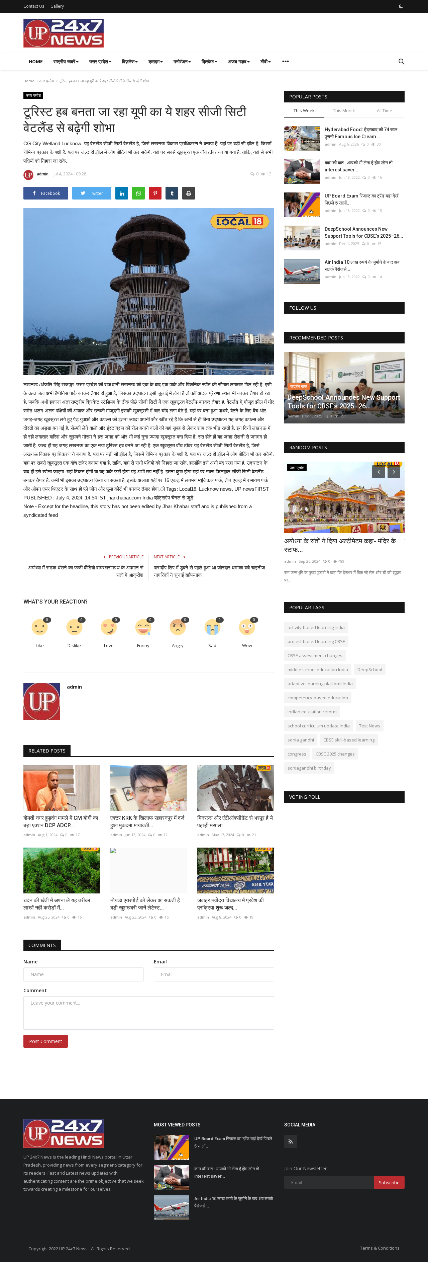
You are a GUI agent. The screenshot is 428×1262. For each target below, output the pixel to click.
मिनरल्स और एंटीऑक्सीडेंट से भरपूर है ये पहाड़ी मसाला (235, 822)
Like (40, 645)
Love (109, 645)
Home (36, 61)
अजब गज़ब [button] (237, 61)
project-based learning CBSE (316, 641)
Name (30, 961)
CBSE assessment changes (315, 655)
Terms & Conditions (380, 1248)
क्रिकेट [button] (208, 61)
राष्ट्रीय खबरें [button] (64, 61)
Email (160, 961)
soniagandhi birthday (309, 768)
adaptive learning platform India (320, 684)
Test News (369, 726)
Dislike (74, 645)
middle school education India (318, 669)
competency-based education (318, 698)
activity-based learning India (316, 627)
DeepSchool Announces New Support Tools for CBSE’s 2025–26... (364, 232)
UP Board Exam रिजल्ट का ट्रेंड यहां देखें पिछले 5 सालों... (362, 199)
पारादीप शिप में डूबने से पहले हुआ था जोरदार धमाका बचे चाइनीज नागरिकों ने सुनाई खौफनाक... (209, 571)
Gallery (57, 6)
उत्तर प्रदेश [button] (98, 61)
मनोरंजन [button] (181, 61)
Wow (247, 645)
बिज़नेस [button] (128, 61)
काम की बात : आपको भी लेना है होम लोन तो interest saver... (359, 166)
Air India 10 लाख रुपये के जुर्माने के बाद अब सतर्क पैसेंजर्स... (362, 265)
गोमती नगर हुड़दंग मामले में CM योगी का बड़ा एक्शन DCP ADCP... (60, 822)
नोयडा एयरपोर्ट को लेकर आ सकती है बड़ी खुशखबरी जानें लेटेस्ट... (145, 904)
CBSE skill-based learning (348, 740)
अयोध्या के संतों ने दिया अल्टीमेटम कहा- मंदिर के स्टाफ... (340, 545)
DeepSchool (369, 669)
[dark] (401, 6)
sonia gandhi (301, 740)
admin (42, 174)
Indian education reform (312, 712)
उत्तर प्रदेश (46, 80)
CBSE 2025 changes (335, 754)
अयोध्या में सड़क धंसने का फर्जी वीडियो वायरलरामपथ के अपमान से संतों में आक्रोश (85, 571)
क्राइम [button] (153, 61)
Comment (35, 990)
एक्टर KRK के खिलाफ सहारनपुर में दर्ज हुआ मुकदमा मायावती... (147, 822)
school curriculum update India (319, 726)
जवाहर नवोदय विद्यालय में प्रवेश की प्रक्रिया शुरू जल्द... (230, 904)
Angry (178, 645)
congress (297, 754)
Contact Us (33, 6)
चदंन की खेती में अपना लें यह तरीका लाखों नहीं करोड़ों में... (56, 904)
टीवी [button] (264, 61)
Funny (143, 645)
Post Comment (45, 1041)
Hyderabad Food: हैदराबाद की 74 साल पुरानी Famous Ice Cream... (361, 133)
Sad (212, 645)
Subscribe (389, 1182)
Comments (42, 945)
